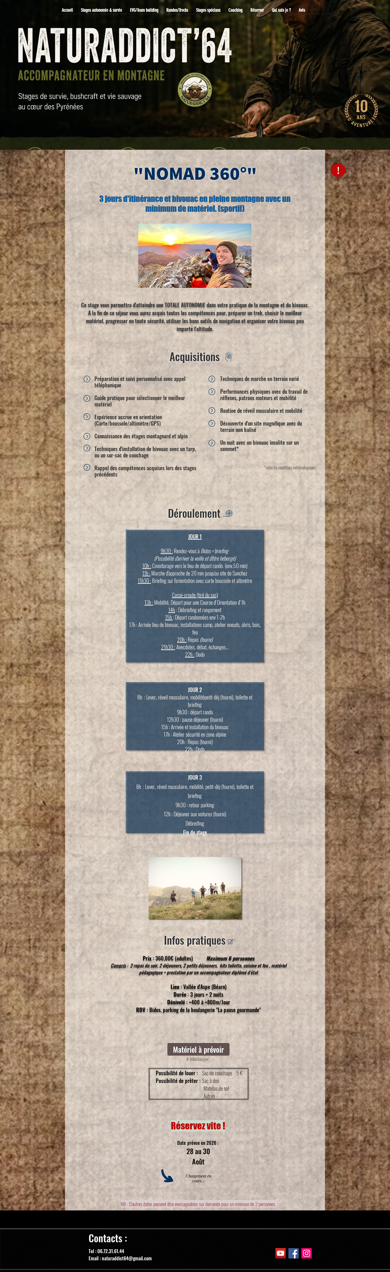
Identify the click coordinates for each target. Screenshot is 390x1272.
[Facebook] (293, 1253)
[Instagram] (306, 1253)
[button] (177, 11)
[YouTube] (280, 1253)
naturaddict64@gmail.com (127, 1258)
